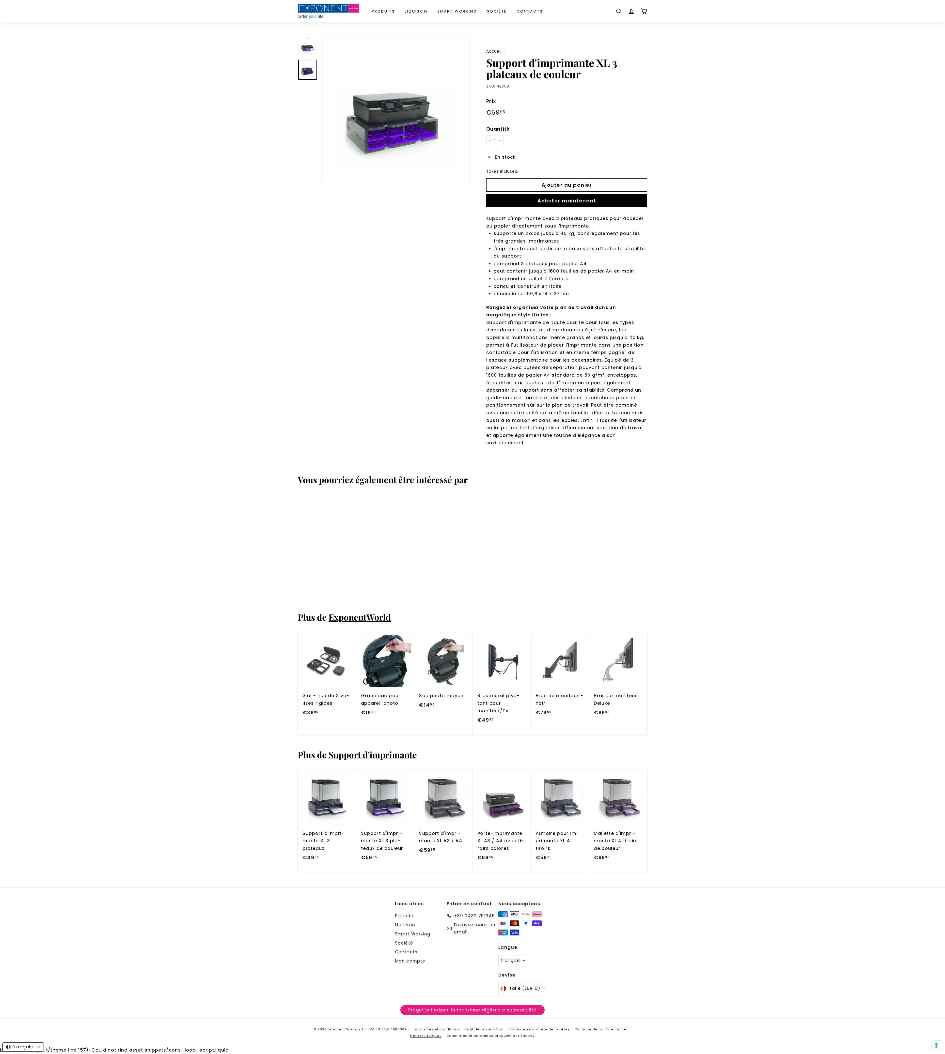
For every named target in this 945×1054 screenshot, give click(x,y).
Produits (383, 11)
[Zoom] (395, 109)
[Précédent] (307, 40)
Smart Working (457, 11)
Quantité (498, 129)
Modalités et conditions (437, 1029)
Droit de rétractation (484, 1029)
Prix (491, 101)
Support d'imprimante (373, 754)
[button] (23, 1047)
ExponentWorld (360, 617)
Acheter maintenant (566, 200)
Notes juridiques (425, 1035)
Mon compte (410, 961)
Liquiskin (416, 11)
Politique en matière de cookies (539, 1029)
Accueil (494, 51)
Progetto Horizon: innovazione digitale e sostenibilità (472, 1010)
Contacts (530, 11)
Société (497, 11)
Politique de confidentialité (601, 1029)
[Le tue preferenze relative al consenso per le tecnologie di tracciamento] (936, 1045)
